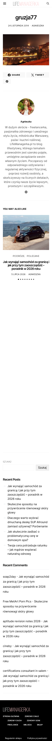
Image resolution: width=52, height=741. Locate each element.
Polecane (33, 256)
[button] (18, 279)
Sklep (40, 725)
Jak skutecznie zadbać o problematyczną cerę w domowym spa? (23, 536)
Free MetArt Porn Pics (17, 601)
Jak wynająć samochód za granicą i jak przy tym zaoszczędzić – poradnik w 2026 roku (26, 265)
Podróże (18, 256)
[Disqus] (26, 327)
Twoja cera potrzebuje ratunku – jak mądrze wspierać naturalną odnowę (27, 550)
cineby (7, 646)
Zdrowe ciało (32, 716)
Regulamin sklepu (13, 738)
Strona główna (11, 716)
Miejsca (28, 725)
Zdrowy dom (33, 720)
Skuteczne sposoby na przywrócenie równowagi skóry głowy (28, 508)
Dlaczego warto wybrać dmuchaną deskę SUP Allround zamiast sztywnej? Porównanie (28, 522)
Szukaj (7, 461)
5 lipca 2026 (18, 274)
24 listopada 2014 (18, 25)
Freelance (13, 725)
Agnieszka (38, 25)
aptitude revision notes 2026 (21, 621)
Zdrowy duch (15, 720)
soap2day (9, 576)
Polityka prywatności (37, 738)
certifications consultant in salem (24, 670)
